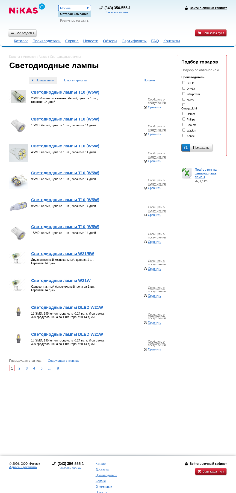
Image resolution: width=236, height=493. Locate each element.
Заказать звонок (117, 12)
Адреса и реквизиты (23, 467)
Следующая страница (63, 360)
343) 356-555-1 (118, 8)
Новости (90, 41)
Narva (190, 99)
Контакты (171, 41)
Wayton (191, 130)
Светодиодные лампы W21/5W (62, 253)
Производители (46, 41)
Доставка (102, 469)
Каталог (21, 41)
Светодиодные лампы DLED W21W (67, 307)
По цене (149, 80)
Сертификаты (134, 41)
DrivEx (191, 88)
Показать (196, 147)
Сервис (72, 41)
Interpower (193, 94)
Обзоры (110, 41)
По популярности (75, 80)
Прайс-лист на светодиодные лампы (206, 173)
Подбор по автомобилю (200, 70)
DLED (190, 83)
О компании (104, 486)
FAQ (155, 41)
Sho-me (192, 125)
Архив (43, 56)
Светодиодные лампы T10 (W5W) (65, 92)
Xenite (191, 136)
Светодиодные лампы (65, 56)
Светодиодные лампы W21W (61, 280)
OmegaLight (189, 108)
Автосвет (29, 56)
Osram (191, 114)
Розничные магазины (74, 20)
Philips (191, 119)
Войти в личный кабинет (208, 463)
